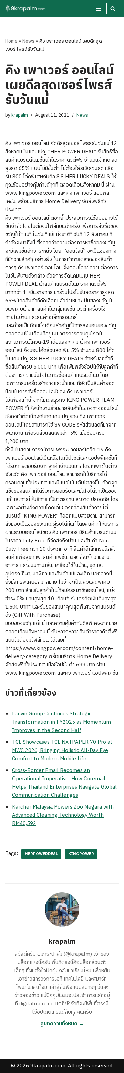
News (28, 41)
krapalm (19, 115)
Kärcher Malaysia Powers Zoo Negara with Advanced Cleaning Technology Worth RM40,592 (63, 815)
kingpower (81, 854)
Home (11, 41)
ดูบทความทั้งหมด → (62, 1024)
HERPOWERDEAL (41, 854)
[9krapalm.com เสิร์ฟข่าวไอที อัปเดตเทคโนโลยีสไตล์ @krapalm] (25, 8)
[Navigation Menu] (99, 8)
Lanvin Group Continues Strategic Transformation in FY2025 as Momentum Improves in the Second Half (61, 722)
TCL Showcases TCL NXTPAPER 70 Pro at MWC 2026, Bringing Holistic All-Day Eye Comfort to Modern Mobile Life (62, 750)
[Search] (112, 8)
